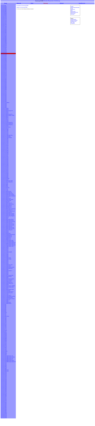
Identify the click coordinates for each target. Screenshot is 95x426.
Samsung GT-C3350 (4, 138)
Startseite (72, 14)
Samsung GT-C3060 (4, 130)
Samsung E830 (4, 82)
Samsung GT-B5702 (4, 117)
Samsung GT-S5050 (4, 260)
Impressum (73, 9)
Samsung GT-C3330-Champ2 (6, 137)
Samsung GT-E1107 (4, 155)
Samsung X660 (4, 390)
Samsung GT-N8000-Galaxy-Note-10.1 (8, 243)
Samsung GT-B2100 (4, 108)
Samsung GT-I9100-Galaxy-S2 (6, 209)
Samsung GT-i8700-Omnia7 (6, 200)
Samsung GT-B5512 (4, 116)
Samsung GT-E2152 (4, 167)
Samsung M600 (4, 338)
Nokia (32, 3)
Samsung (45, 3)
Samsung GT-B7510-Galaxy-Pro (7, 123)
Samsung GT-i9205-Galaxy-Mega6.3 (7, 215)
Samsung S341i (4, 352)
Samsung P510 (4, 345)
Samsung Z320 (4, 403)
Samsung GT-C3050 (4, 129)
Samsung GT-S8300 (4, 301)
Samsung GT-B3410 (4, 113)
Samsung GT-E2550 (4, 174)
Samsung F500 (4, 101)
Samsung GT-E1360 (4, 164)
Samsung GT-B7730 (4, 128)
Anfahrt (72, 6)
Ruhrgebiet (73, 23)
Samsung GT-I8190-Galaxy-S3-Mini (7, 194)
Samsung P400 (4, 344)
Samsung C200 (4, 22)
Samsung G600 (4, 104)
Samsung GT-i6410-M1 (5, 187)
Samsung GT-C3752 (4, 143)
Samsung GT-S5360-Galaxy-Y (6, 270)
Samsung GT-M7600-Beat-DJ (6, 235)
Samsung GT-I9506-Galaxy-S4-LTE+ (8, 228)
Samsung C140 (4, 18)
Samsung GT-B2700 (4, 109)
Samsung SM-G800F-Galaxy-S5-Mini (8, 357)
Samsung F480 (4, 99)
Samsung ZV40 (4, 416)
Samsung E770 (4, 76)
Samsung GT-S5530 (4, 271)
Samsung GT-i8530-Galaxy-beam (7, 199)
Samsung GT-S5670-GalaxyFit (6, 280)
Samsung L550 (3, 325)
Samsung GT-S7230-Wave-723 (6, 292)
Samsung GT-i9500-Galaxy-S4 (6, 226)
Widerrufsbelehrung (74, 12)
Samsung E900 (4, 88)
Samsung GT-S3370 (4, 253)
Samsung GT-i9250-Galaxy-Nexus (7, 219)
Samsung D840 (4, 39)
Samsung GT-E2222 (4, 170)
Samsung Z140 (4, 399)
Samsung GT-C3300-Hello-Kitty (7, 135)
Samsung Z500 (4, 407)
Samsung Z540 (4, 409)
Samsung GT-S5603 (4, 277)
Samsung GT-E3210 (4, 179)
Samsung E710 (4, 71)
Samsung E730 (4, 73)
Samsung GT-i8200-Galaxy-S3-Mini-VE (8, 195)
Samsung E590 (4, 64)
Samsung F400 (4, 97)
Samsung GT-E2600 (4, 176)
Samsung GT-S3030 (4, 247)
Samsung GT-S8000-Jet (5, 299)
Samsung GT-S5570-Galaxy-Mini (7, 275)
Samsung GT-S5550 (4, 273)
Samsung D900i (4, 43)
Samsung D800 (4, 36)
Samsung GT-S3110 (4, 249)
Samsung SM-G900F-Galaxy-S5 (7, 358)
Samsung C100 (4, 16)
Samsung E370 (4, 57)
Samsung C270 (4, 25)
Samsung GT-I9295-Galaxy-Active (7, 220)
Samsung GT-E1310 (4, 163)
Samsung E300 (4, 50)
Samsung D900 (4, 41)
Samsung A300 (4, 9)
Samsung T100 (4, 362)
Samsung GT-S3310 (4, 250)
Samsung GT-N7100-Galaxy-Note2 (7, 241)
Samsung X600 (4, 388)
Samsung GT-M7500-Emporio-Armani (8, 234)
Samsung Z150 (4, 400)
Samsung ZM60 (4, 413)
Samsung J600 (3, 319)
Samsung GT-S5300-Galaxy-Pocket (7, 267)
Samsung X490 (4, 385)
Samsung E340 (4, 54)
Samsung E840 (4, 83)
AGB (72, 10)
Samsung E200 (4, 45)
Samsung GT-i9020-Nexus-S (6, 206)
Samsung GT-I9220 (4, 218)
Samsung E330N (4, 53)
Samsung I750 (3, 313)
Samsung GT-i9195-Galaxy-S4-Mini (7, 214)
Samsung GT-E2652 (4, 177)
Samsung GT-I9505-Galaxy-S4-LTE (7, 227)
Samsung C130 (4, 17)
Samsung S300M (4, 351)
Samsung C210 (4, 23)
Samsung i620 (3, 310)
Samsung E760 (4, 75)
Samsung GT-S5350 (4, 269)
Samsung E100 (4, 44)
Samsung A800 (4, 11)
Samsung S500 (4, 354)
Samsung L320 (3, 324)
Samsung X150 (4, 374)
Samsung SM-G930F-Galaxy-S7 (7, 359)
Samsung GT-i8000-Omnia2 (6, 191)
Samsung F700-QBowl (5, 102)
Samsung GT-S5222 (4, 262)
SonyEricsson (82, 3)
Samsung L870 (3, 331)
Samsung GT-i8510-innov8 (6, 198)
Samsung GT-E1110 (4, 156)
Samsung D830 (4, 38)
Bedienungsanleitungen (75, 7)
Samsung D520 (4, 31)
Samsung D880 (4, 40)
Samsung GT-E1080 (4, 152)
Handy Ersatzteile (74, 20)
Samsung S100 (4, 348)
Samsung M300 (4, 336)
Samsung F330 (4, 96)
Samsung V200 (4, 372)
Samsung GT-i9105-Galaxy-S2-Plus (7, 213)
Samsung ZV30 (4, 415)
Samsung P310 (4, 343)
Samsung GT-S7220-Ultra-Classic (7, 291)
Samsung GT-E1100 (4, 153)
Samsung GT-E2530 (4, 173)
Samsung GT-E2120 (4, 166)
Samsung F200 (4, 92)
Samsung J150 (3, 317)
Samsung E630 (4, 68)
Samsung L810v (4, 330)
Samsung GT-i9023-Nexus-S (6, 207)
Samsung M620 (4, 340)
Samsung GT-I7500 (4, 190)
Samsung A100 (4, 6)
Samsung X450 (4, 381)
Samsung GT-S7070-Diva (5, 290)
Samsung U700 (4, 367)
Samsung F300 (4, 95)
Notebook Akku (73, 21)
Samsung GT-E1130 (4, 158)
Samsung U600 (4, 366)
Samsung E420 (4, 59)
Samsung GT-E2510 (4, 172)
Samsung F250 (4, 94)
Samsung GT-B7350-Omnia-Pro (7, 122)
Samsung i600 (3, 309)
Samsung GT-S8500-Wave (6, 302)
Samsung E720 (4, 72)
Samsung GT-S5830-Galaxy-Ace (7, 283)
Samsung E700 (4, 69)
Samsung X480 (4, 383)
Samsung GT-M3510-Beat (6, 233)
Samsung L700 (3, 326)
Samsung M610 (4, 339)
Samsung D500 (4, 30)
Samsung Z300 (4, 402)
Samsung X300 (4, 379)
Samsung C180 (4, 20)
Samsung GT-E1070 (4, 151)
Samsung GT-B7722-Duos (6, 127)
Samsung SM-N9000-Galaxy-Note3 (7, 360)
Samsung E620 (4, 67)
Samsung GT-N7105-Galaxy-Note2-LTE (8, 242)
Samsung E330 (4, 52)
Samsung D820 (4, 37)
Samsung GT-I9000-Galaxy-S (6, 202)
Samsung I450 (3, 306)
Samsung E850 (4, 85)
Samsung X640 (4, 389)
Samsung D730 (4, 34)
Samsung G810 (4, 107)
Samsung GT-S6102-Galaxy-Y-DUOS (8, 285)
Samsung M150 (4, 333)
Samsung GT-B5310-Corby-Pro (6, 114)
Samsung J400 (3, 318)
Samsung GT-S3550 (4, 255)
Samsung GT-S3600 (4, 256)
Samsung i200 (3, 304)
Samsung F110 (3, 90)
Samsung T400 (4, 364)
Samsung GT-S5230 (4, 263)
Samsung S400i (4, 353)
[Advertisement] (24, 423)
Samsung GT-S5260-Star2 (6, 266)
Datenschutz (73, 11)
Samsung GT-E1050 (4, 150)
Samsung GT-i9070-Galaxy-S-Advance (8, 208)
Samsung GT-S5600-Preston (6, 276)
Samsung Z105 (4, 396)
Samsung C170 (4, 19)
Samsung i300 (3, 305)
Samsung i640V (4, 312)
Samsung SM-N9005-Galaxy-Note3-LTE (8, 361)
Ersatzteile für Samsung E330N (22, 5)
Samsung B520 (4, 15)
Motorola (19, 3)
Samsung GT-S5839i (5, 284)
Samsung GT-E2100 (4, 165)
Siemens (62, 3)
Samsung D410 (4, 29)
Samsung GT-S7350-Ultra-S (6, 295)
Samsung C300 (4, 26)
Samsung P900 (4, 347)
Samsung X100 (4, 373)
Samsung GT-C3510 (4, 139)
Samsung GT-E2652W (5, 178)
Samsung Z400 (4, 406)
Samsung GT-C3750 (4, 142)
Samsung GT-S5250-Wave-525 (6, 264)
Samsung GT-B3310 (4, 111)
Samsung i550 (3, 308)
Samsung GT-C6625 (4, 148)
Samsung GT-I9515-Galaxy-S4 (6, 229)
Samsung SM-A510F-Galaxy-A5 (7, 355)
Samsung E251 (4, 48)
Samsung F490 (4, 100)
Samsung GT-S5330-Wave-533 (6, 268)
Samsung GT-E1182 (4, 160)
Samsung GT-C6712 (4, 149)
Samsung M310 (4, 337)
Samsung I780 (3, 315)
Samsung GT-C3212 (4, 132)
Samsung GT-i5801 (4, 185)
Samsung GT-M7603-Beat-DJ (6, 236)
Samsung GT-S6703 (4, 288)
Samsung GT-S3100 (4, 248)
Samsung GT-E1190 (4, 162)
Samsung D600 (4, 32)
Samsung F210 (4, 93)
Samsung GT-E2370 (4, 171)
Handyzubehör (73, 19)
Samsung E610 (4, 66)
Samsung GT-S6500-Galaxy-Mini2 (7, 287)
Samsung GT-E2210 (4, 169)
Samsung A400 (4, 10)
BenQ (5, 3)
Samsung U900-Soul (5, 371)
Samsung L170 (3, 323)
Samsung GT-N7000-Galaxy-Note (7, 240)
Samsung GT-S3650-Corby (6, 257)
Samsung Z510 (4, 408)
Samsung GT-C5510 (4, 145)
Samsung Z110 (3, 397)
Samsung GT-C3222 (4, 134)
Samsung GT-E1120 (4, 157)
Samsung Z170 (4, 401)
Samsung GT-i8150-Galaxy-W (6, 192)
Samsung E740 (4, 74)
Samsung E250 (4, 47)
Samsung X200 (4, 376)
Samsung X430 (4, 380)
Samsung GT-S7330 (4, 294)
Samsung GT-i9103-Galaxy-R (6, 212)
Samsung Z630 (4, 411)
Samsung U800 (4, 368)
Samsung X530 (4, 387)
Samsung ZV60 (4, 417)
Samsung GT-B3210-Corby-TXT (7, 110)
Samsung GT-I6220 (4, 186)
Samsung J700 (3, 320)
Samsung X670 (4, 392)
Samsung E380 (4, 58)
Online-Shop (73, 13)
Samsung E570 (4, 62)
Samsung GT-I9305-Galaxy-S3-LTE (7, 225)
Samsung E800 (4, 79)
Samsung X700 (4, 393)
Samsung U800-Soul (5, 369)
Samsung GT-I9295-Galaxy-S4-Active (8, 221)
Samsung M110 (4, 332)
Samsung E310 (4, 51)
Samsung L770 (3, 329)
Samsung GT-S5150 (4, 261)
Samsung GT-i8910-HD (5, 201)
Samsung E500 (4, 60)
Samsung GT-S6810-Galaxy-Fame (7, 289)
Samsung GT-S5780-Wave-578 (6, 282)
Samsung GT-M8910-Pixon (6, 239)
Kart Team (73, 22)
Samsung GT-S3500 (4, 254)
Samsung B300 (4, 13)
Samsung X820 (4, 394)
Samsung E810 (4, 80)
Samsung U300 (4, 365)
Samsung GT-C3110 (4, 131)
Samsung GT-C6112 (4, 146)
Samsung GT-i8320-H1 (5, 197)
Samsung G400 (4, 103)
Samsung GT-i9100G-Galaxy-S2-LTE (8, 211)
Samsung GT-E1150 (4, 159)
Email (72, 8)
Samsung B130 (4, 12)
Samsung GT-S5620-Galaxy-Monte (7, 278)
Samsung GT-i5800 (4, 184)
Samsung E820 (4, 81)
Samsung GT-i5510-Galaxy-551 (7, 181)
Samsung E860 (4, 86)
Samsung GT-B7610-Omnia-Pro (7, 124)
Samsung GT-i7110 (4, 188)
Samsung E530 (4, 61)
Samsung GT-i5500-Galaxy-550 (7, 180)
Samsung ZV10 (4, 414)
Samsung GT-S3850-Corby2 (6, 259)
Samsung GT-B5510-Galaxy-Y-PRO (7, 115)
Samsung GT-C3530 (4, 141)
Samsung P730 (4, 346)
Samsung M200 (4, 334)
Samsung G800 (4, 106)
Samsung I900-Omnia (5, 316)
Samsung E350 (4, 55)
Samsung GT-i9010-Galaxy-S (6, 205)
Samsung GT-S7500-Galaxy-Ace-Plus (8, 296)
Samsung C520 (4, 27)
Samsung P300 (4, 341)
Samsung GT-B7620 (4, 125)
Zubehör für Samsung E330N (21, 7)
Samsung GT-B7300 (4, 120)
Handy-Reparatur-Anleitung (52, 1)
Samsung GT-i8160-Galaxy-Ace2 (7, 193)
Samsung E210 (4, 46)
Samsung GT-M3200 (5, 232)
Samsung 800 (3, 5)
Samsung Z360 (4, 404)
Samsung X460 (4, 382)
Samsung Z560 (4, 410)
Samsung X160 (4, 375)
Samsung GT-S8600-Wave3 (6, 303)
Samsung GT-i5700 (4, 183)
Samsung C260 (4, 24)
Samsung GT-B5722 (4, 118)
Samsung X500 (4, 386)
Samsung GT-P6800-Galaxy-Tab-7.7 (7, 246)
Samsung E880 (4, 87)
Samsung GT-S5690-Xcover (6, 281)
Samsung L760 (3, 327)
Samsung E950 (4, 89)
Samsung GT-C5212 (4, 144)
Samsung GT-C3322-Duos (6, 136)
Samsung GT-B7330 (4, 121)
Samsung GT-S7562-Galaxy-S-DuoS (7, 298)
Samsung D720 (4, 33)
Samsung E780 (4, 78)
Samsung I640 (3, 311)
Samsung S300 (4, 350)
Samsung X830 (4, 395)
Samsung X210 (4, 378)
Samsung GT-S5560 (4, 274)
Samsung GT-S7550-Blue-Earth (7, 297)
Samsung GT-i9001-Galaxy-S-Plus (7, 204)
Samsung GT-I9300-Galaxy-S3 (6, 222)
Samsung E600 (4, 65)
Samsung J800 (3, 322)
